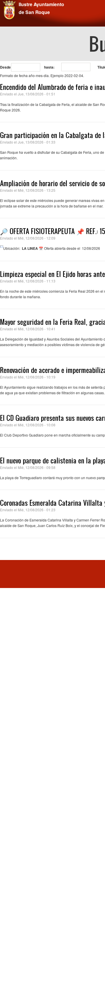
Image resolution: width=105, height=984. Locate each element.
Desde (5, 67)
